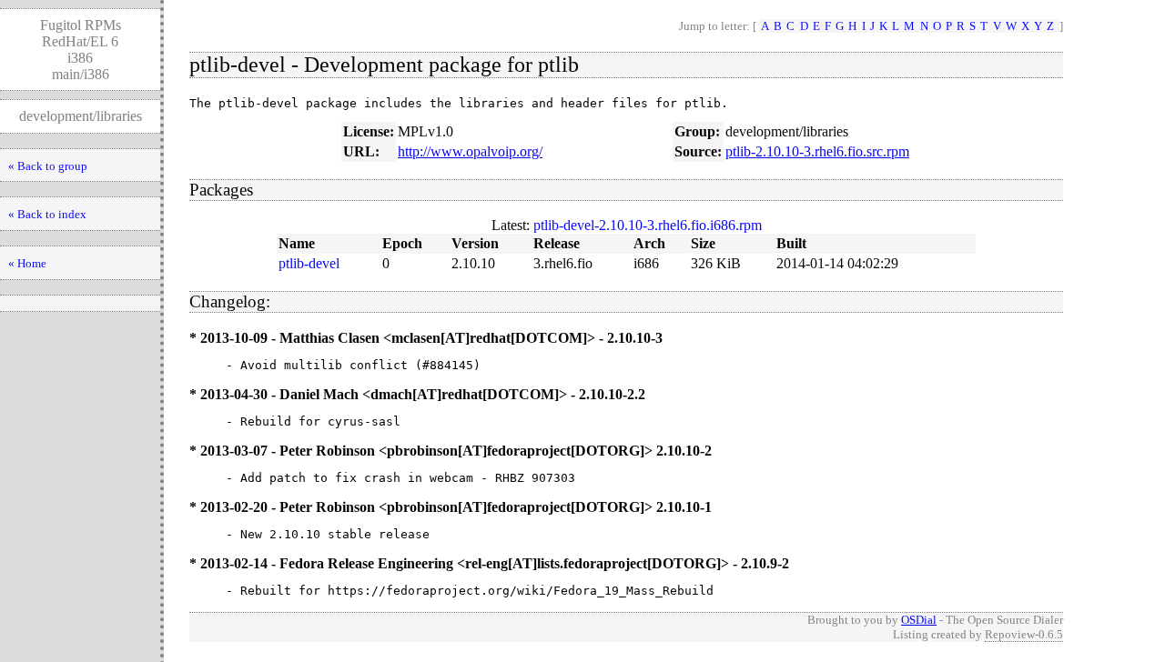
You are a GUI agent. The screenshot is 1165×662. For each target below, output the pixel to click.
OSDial (919, 620)
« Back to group (47, 166)
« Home (27, 263)
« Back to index (47, 214)
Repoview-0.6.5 (1024, 634)
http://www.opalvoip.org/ (470, 151)
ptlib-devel (309, 263)
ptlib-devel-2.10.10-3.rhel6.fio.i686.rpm (647, 225)
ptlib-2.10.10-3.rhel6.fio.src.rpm (817, 151)
